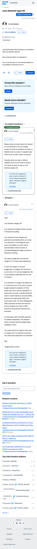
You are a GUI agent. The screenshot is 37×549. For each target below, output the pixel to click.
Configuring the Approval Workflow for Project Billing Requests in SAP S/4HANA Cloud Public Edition (17, 425)
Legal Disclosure (28, 534)
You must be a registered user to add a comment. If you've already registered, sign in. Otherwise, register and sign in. (17, 178)
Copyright (9, 534)
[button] (18, 32)
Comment (30, 73)
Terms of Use (28, 529)
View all (4, 513)
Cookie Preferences (9, 544)
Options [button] (33, 14)
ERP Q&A (6, 7)
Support (27, 539)
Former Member (13, 24)
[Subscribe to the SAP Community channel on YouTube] (20, 523)
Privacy (9, 529)
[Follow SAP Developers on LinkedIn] (23, 523)
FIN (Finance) (6, 40)
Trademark (9, 539)
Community (13, 3)
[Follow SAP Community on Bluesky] (17, 523)
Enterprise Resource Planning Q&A (15, 408)
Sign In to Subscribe (24, 14)
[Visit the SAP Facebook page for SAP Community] (13, 523)
